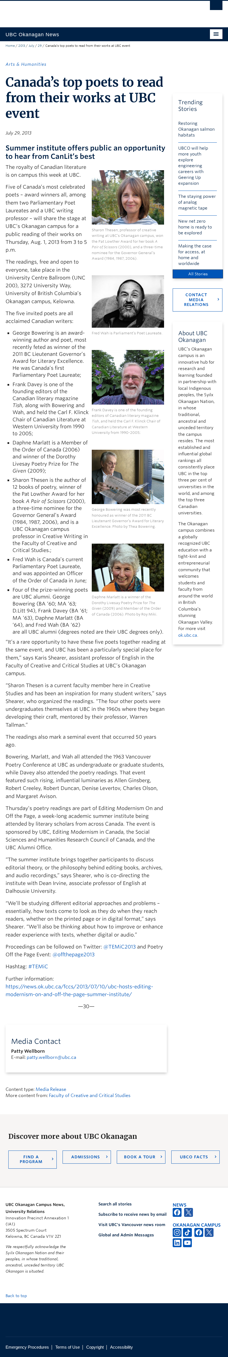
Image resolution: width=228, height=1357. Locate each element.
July (31, 46)
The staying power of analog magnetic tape (197, 202)
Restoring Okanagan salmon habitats (196, 129)
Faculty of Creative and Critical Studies (89, 1095)
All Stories (198, 274)
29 (40, 46)
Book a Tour (139, 1157)
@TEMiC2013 (119, 947)
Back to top (17, 1295)
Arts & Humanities (26, 64)
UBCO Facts (194, 1157)
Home (10, 46)
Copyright (95, 1347)
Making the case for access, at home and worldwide (195, 255)
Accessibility (121, 1347)
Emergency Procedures (27, 1347)
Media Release (51, 1089)
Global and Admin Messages (126, 1235)
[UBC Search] (216, 7)
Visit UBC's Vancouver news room (131, 1224)
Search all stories (115, 1204)
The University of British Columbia (98, 11)
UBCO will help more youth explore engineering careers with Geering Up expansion (193, 166)
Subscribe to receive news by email (132, 1214)
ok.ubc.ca (187, 635)
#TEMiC (38, 966)
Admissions (85, 1157)
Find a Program (31, 1159)
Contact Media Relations (196, 300)
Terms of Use (67, 1347)
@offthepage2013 (74, 954)
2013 (21, 46)
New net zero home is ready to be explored (195, 227)
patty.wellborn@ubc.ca (51, 1057)
